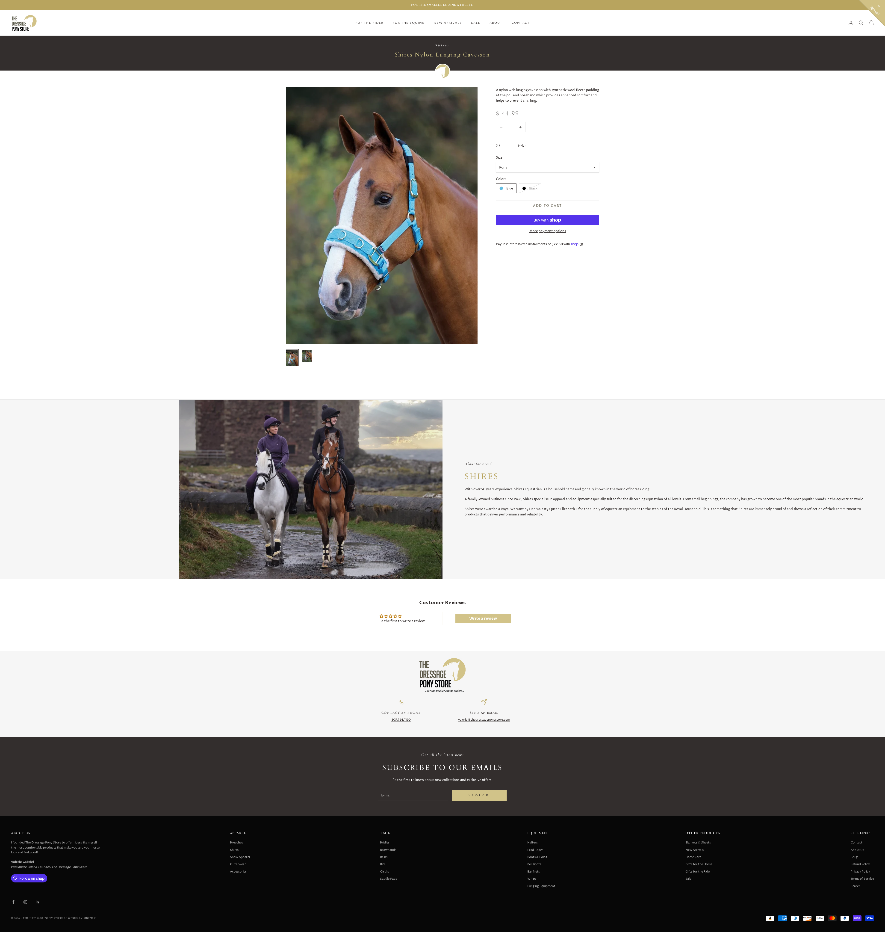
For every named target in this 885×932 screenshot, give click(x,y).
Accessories (238, 872)
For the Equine (409, 23)
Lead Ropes (535, 850)
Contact (521, 23)
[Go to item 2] (307, 355)
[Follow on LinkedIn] (37, 902)
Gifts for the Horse (698, 864)
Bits (382, 864)
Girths (384, 872)
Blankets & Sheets (698, 842)
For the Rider (369, 23)
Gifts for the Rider (698, 872)
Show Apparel (240, 857)
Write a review (483, 618)
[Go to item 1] (292, 357)
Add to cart (547, 206)
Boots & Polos (537, 857)
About (496, 23)
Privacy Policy (860, 872)
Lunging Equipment (541, 886)
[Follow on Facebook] (13, 902)
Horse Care (693, 857)
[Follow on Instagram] (25, 902)
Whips (531, 879)
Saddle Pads (388, 879)
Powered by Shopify (80, 918)
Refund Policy (860, 864)
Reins (383, 857)
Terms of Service (862, 879)
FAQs (854, 857)
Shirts (234, 850)
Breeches (236, 842)
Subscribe (479, 795)
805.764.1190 (401, 720)
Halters (532, 842)
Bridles (384, 842)
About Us (857, 850)
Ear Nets (533, 872)
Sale (475, 23)
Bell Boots (534, 864)
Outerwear (238, 864)
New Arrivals (448, 23)
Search (856, 886)
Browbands (388, 850)
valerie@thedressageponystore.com (484, 720)
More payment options (547, 231)
